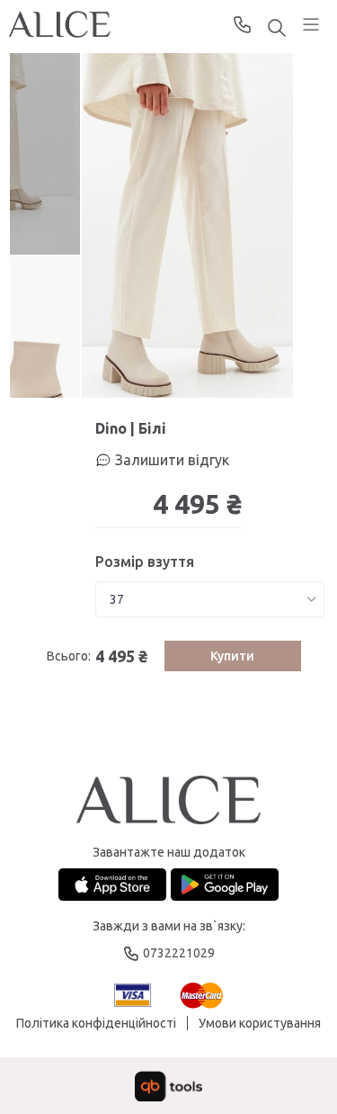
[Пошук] (277, 29)
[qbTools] (168, 1086)
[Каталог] (311, 24)
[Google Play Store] (225, 884)
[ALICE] (60, 24)
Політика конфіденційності (96, 1023)
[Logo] (168, 801)
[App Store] (112, 884)
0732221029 (242, 24)
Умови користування (260, 1023)
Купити (232, 656)
